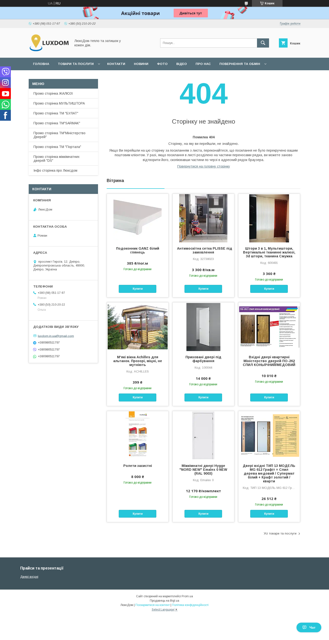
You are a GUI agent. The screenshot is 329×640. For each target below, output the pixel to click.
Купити (138, 288)
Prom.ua (187, 596)
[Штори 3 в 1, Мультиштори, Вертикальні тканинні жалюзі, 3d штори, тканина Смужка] (269, 218)
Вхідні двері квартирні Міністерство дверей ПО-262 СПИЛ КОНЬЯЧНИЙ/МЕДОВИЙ (269, 361)
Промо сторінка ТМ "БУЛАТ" (55, 113)
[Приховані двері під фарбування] (203, 326)
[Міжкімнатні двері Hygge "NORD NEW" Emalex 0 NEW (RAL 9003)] (203, 435)
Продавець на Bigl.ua (164, 600)
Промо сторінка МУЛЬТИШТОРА (59, 103)
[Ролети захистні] (137, 435)
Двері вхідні (29, 576)
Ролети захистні (137, 466)
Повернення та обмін (239, 64)
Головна (41, 64)
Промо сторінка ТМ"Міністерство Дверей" (59, 135)
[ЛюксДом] (49, 51)
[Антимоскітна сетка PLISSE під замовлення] (203, 218)
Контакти (116, 64)
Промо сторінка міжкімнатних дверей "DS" (56, 158)
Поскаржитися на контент (152, 605)
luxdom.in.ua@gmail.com (56, 336)
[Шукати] (263, 43)
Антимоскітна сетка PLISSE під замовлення (203, 250)
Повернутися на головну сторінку (203, 166)
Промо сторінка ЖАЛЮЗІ (53, 93)
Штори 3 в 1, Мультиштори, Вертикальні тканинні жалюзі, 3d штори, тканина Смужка (269, 252)
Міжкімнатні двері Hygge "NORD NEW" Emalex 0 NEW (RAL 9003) (203, 469)
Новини (141, 64)
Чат (312, 627)
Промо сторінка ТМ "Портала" (57, 147)
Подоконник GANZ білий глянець (137, 250)
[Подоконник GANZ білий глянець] (137, 218)
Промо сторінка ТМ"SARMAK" (56, 123)
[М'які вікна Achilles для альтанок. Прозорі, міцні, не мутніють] (137, 326)
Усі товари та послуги (280, 533)
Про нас (203, 64)
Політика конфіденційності (190, 605)
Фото (162, 64)
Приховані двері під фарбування (203, 359)
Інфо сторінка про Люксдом (55, 170)
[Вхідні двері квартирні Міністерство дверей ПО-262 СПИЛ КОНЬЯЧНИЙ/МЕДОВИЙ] (269, 326)
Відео (181, 64)
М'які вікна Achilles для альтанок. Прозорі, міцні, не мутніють (137, 361)
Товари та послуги (76, 64)
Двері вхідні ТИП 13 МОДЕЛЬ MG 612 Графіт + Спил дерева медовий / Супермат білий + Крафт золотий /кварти (269, 473)
